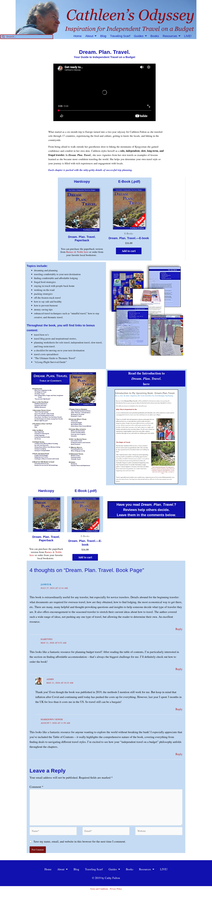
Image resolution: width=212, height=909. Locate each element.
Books (154, 36)
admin (50, 679)
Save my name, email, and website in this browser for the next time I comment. (80, 841)
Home (78, 36)
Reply (179, 629)
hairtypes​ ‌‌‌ (46, 639)
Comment (36, 787)
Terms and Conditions (99, 888)
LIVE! (188, 36)
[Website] (158, 831)
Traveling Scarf (120, 36)
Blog (103, 36)
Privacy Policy (116, 888)
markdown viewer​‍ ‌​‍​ (52, 719)
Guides (138, 36)
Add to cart (129, 251)
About (89, 36)
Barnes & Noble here (77, 252)
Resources (170, 36)
